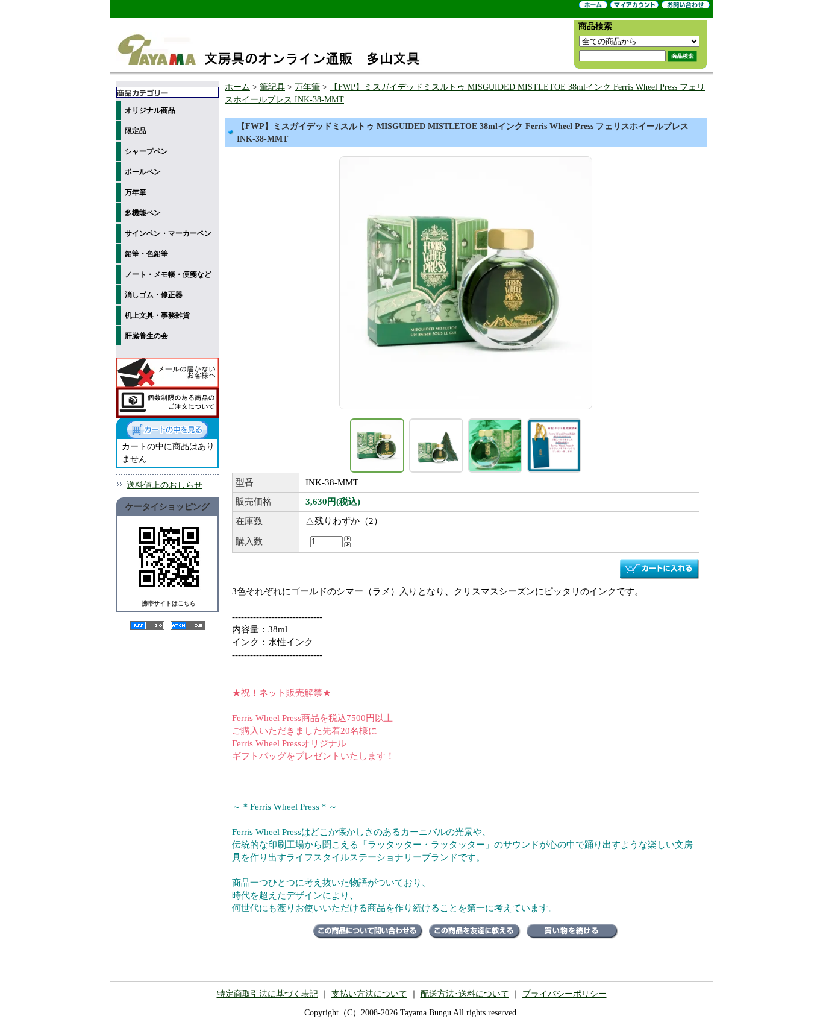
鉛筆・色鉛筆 (146, 254)
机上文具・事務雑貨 (157, 315)
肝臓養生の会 (146, 336)
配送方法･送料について (465, 993)
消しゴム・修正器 (154, 295)
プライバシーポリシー (564, 993)
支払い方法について (369, 993)
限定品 (135, 131)
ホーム (237, 87)
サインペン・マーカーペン (168, 233)
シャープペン (146, 151)
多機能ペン (143, 213)
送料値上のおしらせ (164, 485)
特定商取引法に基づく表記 (267, 993)
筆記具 (272, 87)
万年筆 (135, 192)
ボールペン (143, 172)
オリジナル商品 (150, 110)
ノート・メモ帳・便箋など (168, 274)
